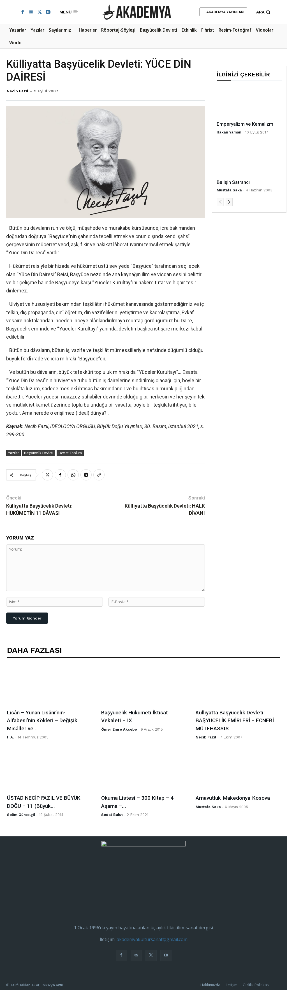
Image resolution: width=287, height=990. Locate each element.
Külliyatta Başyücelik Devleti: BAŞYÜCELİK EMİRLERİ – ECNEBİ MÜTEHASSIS (235, 720)
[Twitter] (39, 12)
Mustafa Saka (229, 190)
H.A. (10, 737)
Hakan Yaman (229, 132)
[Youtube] (48, 12)
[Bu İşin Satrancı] (249, 160)
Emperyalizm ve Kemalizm (245, 124)
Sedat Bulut (112, 815)
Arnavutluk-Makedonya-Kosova (233, 798)
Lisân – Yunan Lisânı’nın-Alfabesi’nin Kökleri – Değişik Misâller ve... (42, 720)
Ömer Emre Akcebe (119, 729)
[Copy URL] (99, 474)
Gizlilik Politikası (256, 984)
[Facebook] (22, 12)
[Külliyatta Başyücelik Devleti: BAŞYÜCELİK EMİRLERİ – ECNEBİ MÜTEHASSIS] (238, 685)
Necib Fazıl (17, 91)
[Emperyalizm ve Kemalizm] (249, 102)
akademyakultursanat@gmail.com (152, 939)
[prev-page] (220, 202)
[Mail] (31, 12)
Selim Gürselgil (21, 815)
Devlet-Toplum (70, 453)
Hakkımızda (210, 984)
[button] (264, 12)
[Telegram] (86, 474)
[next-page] (229, 202)
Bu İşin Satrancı (233, 182)
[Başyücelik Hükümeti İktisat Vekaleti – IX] (143, 685)
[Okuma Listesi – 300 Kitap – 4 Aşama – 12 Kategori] (143, 771)
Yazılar (13, 453)
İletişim (231, 984)
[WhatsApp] (73, 474)
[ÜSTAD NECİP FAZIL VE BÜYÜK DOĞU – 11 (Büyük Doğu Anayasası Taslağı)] (49, 771)
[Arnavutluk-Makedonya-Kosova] (238, 771)
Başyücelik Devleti (38, 453)
